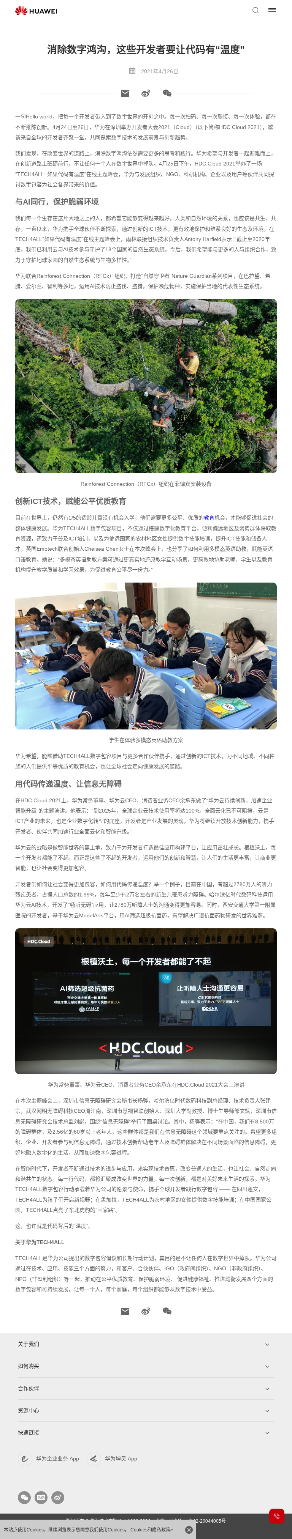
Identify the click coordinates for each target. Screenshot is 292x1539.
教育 (209, 518)
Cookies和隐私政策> (151, 1530)
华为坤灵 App (121, 1459)
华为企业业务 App (57, 1459)
